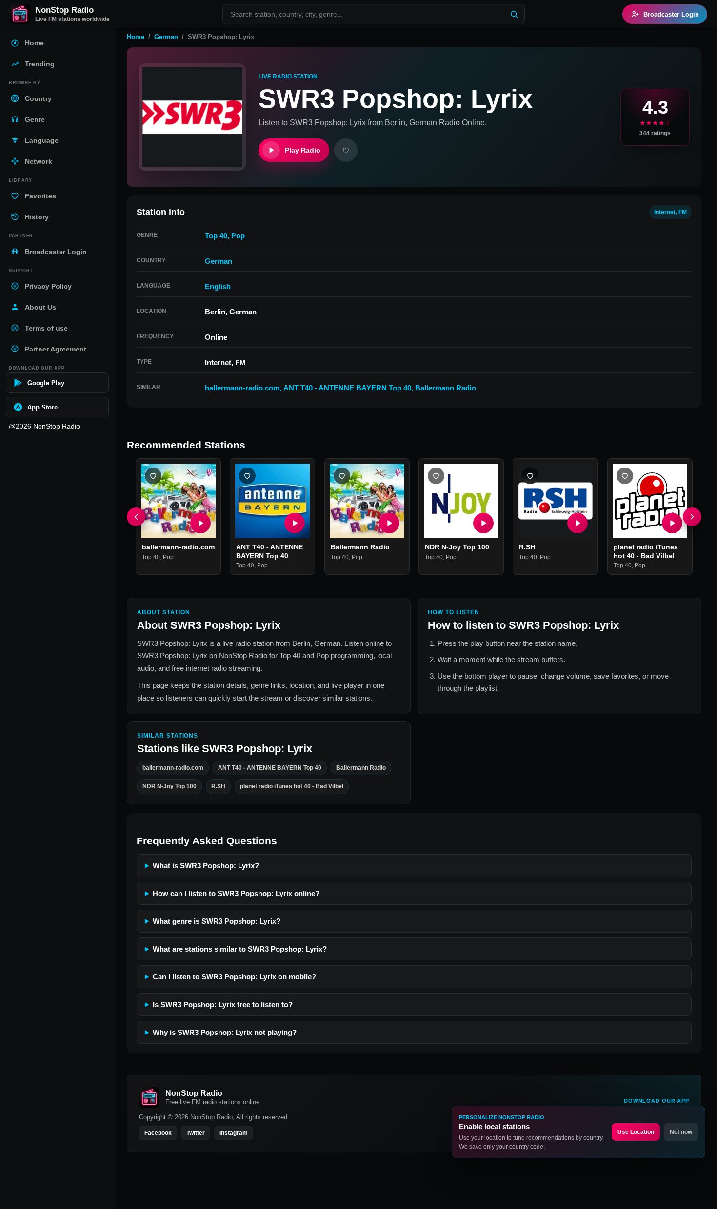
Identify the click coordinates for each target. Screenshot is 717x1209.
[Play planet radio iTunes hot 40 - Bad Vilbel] (672, 523)
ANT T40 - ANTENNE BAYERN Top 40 (347, 388)
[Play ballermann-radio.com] (200, 523)
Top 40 (216, 236)
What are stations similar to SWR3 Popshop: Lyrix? (240, 949)
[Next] (692, 516)
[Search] (514, 14)
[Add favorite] (346, 150)
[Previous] (136, 516)
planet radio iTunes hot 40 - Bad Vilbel (646, 552)
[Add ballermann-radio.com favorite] (153, 476)
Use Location (635, 1132)
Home (135, 36)
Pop (238, 236)
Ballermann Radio (445, 388)
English (218, 286)
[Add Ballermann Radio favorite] (342, 476)
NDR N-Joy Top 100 (457, 547)
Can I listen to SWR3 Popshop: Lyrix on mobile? (234, 977)
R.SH (527, 547)
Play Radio (302, 150)
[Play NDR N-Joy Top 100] (483, 523)
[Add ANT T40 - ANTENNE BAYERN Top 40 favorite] (247, 476)
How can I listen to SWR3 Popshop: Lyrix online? (236, 893)
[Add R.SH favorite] (530, 476)
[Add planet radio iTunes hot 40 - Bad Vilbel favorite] (625, 476)
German (166, 36)
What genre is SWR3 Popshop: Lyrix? (216, 921)
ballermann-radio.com (242, 388)
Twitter (195, 1133)
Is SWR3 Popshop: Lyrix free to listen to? (223, 1004)
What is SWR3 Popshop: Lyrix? (206, 865)
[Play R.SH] (578, 523)
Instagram (233, 1133)
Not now (681, 1132)
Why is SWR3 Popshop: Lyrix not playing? (225, 1032)
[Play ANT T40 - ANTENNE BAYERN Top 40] (295, 523)
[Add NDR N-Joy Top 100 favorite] (436, 476)
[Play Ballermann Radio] (389, 523)
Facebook (158, 1133)
